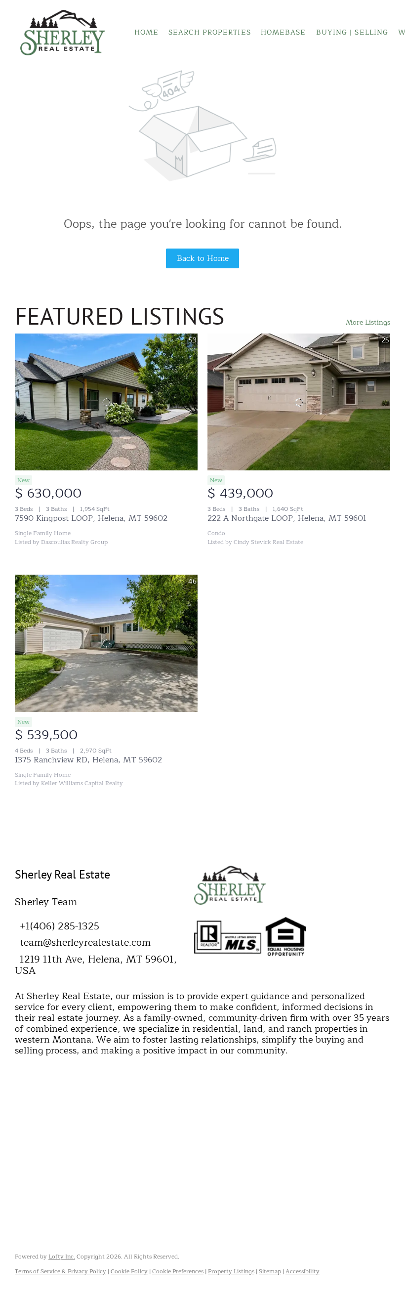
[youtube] (79, 1133)
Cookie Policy (129, 1271)
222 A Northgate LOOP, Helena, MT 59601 (286, 518)
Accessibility (302, 1271)
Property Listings (231, 1271)
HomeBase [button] (283, 32)
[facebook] (25, 1133)
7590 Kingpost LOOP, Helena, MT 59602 (91, 518)
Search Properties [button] (209, 32)
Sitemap (270, 1271)
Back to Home (203, 258)
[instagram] (52, 1133)
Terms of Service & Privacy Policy (60, 1271)
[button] (62, 32)
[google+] (106, 1133)
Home (146, 32)
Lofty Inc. (61, 1256)
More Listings (368, 322)
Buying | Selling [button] (352, 32)
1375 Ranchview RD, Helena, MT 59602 (88, 760)
